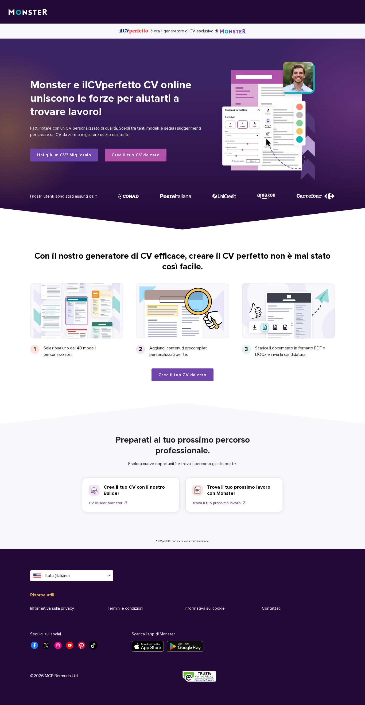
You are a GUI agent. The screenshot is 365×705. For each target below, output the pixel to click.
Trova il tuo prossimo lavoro (216, 503)
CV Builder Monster (105, 503)
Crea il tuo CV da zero (136, 155)
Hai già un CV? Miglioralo (64, 155)
